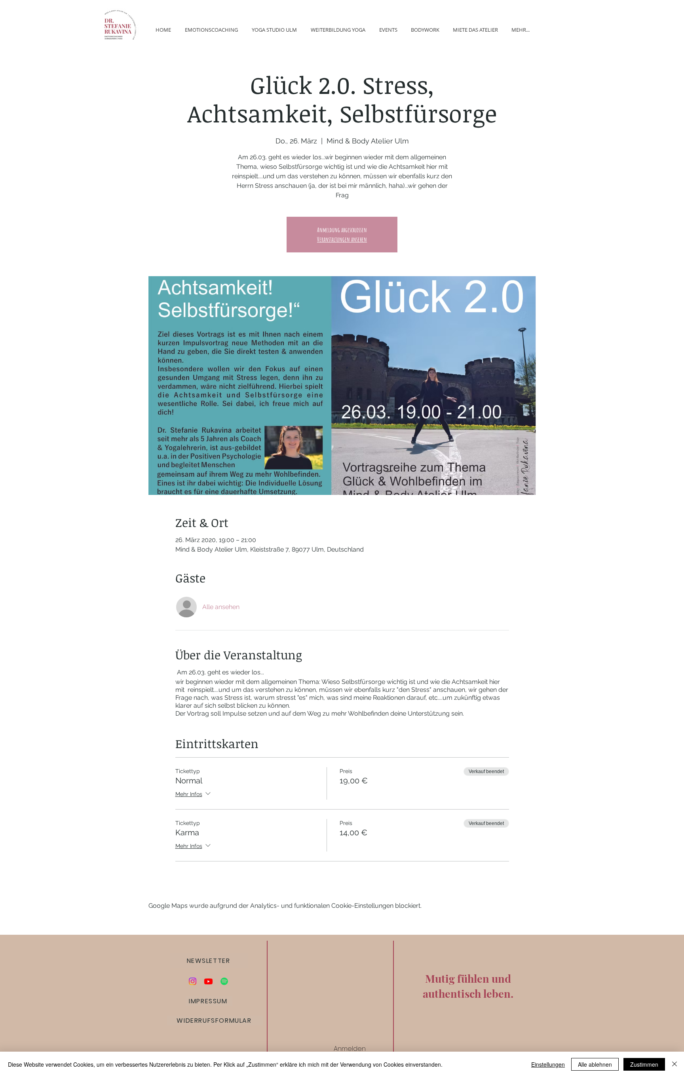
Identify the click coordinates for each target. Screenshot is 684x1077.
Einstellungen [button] (548, 1064)
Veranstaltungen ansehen (342, 239)
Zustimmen (644, 1064)
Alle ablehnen (595, 1064)
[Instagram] (193, 981)
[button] (209, 960)
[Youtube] (208, 981)
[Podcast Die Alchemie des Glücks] (224, 981)
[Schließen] (674, 1064)
